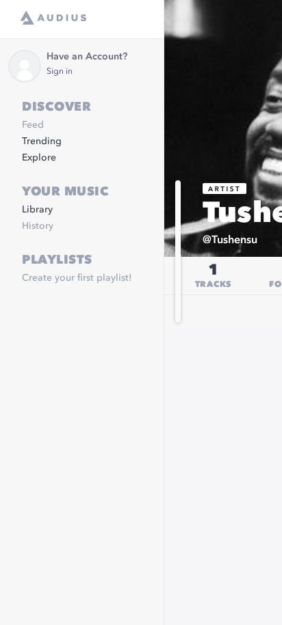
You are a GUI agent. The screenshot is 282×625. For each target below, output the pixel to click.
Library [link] (37, 209)
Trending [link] (42, 141)
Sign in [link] (60, 72)
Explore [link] (39, 158)
